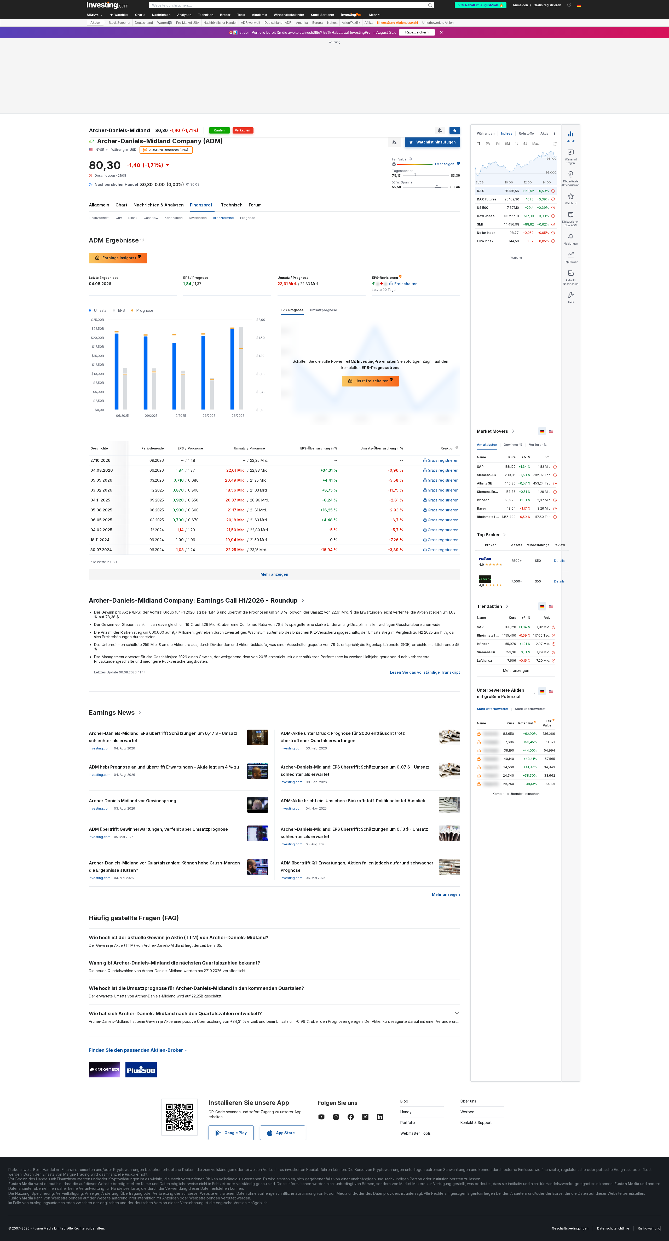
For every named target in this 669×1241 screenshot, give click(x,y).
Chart (121, 204)
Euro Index (485, 241)
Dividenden (198, 218)
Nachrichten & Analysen (159, 204)
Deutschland (144, 23)
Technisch (232, 204)
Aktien (95, 23)
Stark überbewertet (530, 709)
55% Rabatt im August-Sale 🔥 (480, 5)
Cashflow (151, 218)
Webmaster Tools (415, 1133)
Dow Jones (485, 216)
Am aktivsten (487, 445)
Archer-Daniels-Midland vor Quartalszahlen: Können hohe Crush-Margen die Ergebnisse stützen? (164, 866)
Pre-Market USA (187, 23)
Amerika (302, 23)
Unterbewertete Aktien (438, 23)
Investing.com (100, 748)
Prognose (247, 218)
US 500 (482, 208)
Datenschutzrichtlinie (613, 1228)
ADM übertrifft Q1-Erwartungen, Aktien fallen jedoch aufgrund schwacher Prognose (357, 866)
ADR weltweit (250, 23)
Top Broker (488, 534)
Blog (404, 1101)
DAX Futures (487, 199)
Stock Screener (322, 15)
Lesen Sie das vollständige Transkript (425, 672)
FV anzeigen (444, 164)
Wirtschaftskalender (289, 15)
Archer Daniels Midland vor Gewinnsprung (132, 800)
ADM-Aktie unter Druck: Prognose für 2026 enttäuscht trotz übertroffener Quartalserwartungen (343, 737)
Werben (467, 1112)
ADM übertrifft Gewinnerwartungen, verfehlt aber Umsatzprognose (158, 829)
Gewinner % (513, 445)
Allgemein (99, 204)
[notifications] (569, 4)
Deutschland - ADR (278, 23)
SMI (480, 224)
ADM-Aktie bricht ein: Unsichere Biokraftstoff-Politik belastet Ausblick (353, 800)
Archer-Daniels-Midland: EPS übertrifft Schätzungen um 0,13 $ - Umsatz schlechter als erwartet (354, 833)
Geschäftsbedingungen (570, 1228)
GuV (119, 218)
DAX (480, 191)
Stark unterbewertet (492, 709)
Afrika (369, 23)
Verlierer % (538, 445)
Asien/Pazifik (351, 23)
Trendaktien (489, 606)
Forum (255, 204)
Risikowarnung (649, 1228)
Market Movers (492, 431)
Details (559, 561)
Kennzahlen (174, 218)
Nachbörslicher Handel (220, 23)
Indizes (506, 133)
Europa (317, 23)
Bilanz (132, 218)
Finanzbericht (99, 218)
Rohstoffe (526, 133)
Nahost (332, 23)
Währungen (485, 133)
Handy (406, 1112)
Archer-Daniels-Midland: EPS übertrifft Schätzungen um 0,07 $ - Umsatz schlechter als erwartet (355, 770)
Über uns (468, 1101)
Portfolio (407, 1122)
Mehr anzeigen (274, 574)
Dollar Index (486, 233)
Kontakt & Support (476, 1122)
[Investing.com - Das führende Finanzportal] (107, 5)
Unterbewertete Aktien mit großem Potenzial (500, 693)
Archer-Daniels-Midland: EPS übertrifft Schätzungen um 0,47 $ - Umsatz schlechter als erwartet (163, 737)
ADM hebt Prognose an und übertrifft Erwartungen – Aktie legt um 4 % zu (164, 767)
